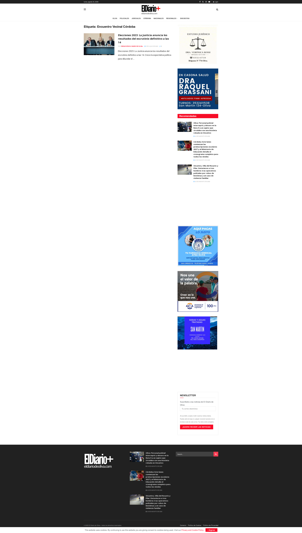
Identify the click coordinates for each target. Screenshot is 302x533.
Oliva (115, 18)
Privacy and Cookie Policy (192, 530)
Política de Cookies (194, 525)
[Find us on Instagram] (206, 2)
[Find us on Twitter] (203, 2)
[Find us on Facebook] (199, 2)
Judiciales (136, 18)
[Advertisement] (198, 204)
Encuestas (184, 18)
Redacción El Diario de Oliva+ (132, 46)
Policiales (124, 18)
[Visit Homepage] (151, 9)
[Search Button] (217, 9)
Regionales (171, 18)
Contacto (183, 525)
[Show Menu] (85, 9)
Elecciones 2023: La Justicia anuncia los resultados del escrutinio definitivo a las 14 (143, 38)
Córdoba (147, 18)
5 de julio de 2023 (151, 46)
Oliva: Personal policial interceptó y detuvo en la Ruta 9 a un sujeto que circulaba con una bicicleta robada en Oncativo (205, 128)
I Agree (211, 530)
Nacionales (159, 18)
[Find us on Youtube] (209, 2)
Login (216, 2)
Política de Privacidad (210, 525)
